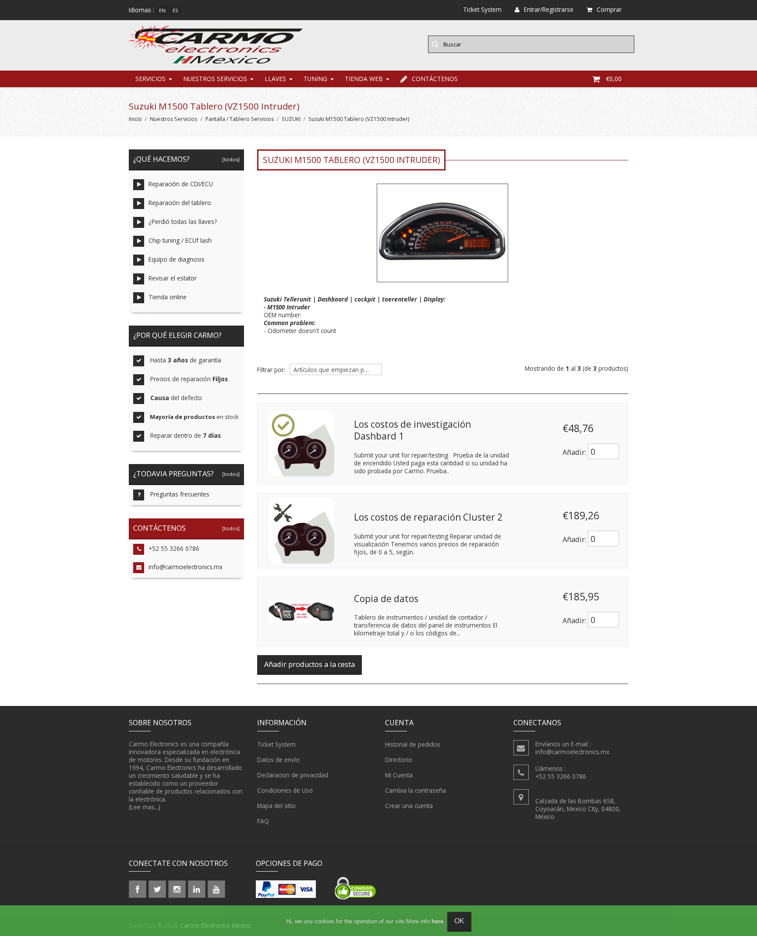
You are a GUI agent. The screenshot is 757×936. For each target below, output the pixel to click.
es (175, 10)
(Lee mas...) (144, 807)
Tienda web (364, 78)
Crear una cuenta (409, 805)
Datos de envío (278, 759)
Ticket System (276, 744)
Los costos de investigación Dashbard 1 (412, 430)
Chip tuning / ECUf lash (180, 240)
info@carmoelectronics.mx (186, 567)
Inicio (135, 119)
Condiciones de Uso (285, 790)
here (437, 921)
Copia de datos (386, 598)
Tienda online (168, 297)
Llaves (275, 78)
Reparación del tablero (180, 203)
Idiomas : (141, 10)
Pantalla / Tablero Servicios (239, 119)
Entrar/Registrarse (548, 9)
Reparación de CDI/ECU (181, 184)
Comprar (609, 9)
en (162, 10)
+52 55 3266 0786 (174, 548)
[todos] (229, 159)
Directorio (398, 759)
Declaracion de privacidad (292, 775)
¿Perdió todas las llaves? (183, 221)
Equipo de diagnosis (177, 259)
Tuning (315, 78)
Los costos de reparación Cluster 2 (428, 517)
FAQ (263, 821)
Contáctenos (435, 78)
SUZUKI (291, 119)
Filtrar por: (271, 370)
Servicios (150, 78)
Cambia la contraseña (415, 790)
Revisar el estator (173, 278)
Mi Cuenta (399, 775)
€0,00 (614, 78)
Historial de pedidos (412, 744)
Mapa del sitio (276, 805)
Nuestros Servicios (215, 78)
